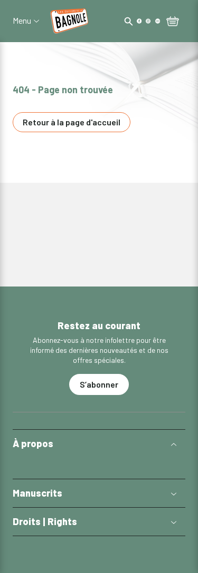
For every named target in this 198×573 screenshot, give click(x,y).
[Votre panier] (172, 22)
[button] (99, 444)
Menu (22, 20)
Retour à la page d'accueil (71, 122)
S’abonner (99, 384)
